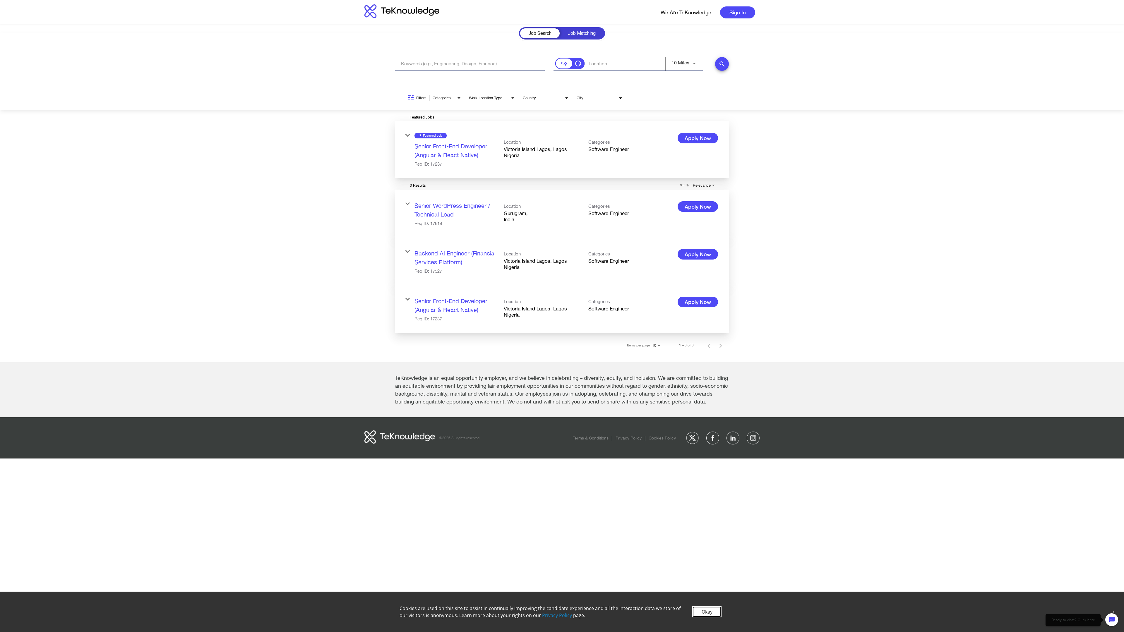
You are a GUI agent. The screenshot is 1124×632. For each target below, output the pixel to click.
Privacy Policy (629, 438)
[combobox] (470, 64)
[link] (562, 149)
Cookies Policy (662, 438)
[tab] (540, 33)
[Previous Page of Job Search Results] (709, 345)
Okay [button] (707, 612)
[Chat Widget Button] (1111, 619)
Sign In (737, 12)
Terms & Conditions (591, 438)
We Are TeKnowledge (686, 12)
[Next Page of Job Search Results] (721, 345)
